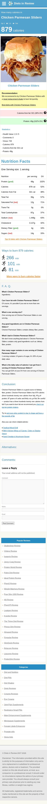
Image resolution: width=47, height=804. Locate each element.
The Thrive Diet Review (13, 621)
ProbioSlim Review (12, 659)
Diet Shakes (9, 683)
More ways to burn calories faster (23, 276)
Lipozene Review (11, 654)
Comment (5, 478)
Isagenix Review (11, 557)
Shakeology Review (12, 546)
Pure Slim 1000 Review (13, 594)
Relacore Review (11, 648)
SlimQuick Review (11, 643)
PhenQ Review (10, 584)
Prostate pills (9, 732)
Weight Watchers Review (14, 589)
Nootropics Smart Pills (13, 710)
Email (3, 514)
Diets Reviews (10, 688)
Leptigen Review (11, 611)
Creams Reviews (11, 694)
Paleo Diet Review (11, 573)
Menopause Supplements (14, 721)
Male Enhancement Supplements (17, 715)
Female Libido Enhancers (14, 726)
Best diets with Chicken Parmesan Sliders (19, 105)
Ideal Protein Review (12, 578)
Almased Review (11, 632)
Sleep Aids (8, 737)
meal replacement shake (13, 99)
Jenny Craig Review (12, 562)
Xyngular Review (11, 638)
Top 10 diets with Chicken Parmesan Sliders (23, 239)
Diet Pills (7, 678)
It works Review (10, 616)
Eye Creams (9, 699)
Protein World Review (13, 567)
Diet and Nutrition (11, 672)
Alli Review (8, 600)
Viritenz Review (10, 551)
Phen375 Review (11, 605)
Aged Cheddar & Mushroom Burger (16, 437)
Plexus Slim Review (12, 627)
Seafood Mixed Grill (10, 428)
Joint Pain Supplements (13, 705)
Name (4, 506)
